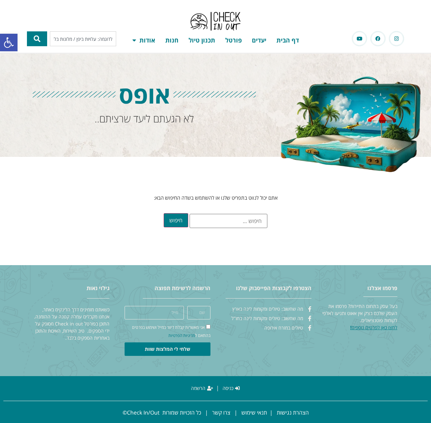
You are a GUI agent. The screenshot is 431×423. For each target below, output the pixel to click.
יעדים (259, 40)
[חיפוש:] (228, 221)
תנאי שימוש (254, 412)
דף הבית (287, 40)
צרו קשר (221, 412)
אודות (147, 40)
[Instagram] (396, 38)
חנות (171, 40)
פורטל (233, 40)
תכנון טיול (202, 40)
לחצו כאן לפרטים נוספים (374, 327)
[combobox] (83, 38)
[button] (9, 42)
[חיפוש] (37, 38)
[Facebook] (378, 38)
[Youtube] (359, 38)
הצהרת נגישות (293, 412)
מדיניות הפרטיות (181, 335)
